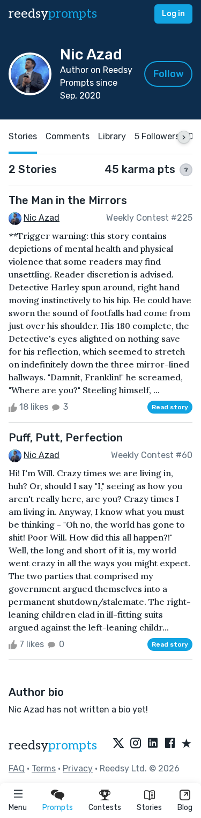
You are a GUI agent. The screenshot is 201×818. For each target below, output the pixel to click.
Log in (173, 13)
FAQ (17, 768)
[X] (118, 744)
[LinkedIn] (152, 744)
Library (112, 136)
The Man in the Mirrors (68, 200)
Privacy (78, 768)
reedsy (53, 13)
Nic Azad (41, 218)
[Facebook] (169, 744)
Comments (68, 136)
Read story (170, 407)
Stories (149, 807)
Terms (44, 768)
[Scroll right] (183, 137)
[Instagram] (135, 744)
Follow (168, 74)
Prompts (57, 807)
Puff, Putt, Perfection (66, 437)
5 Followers (157, 136)
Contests (104, 807)
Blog (184, 807)
